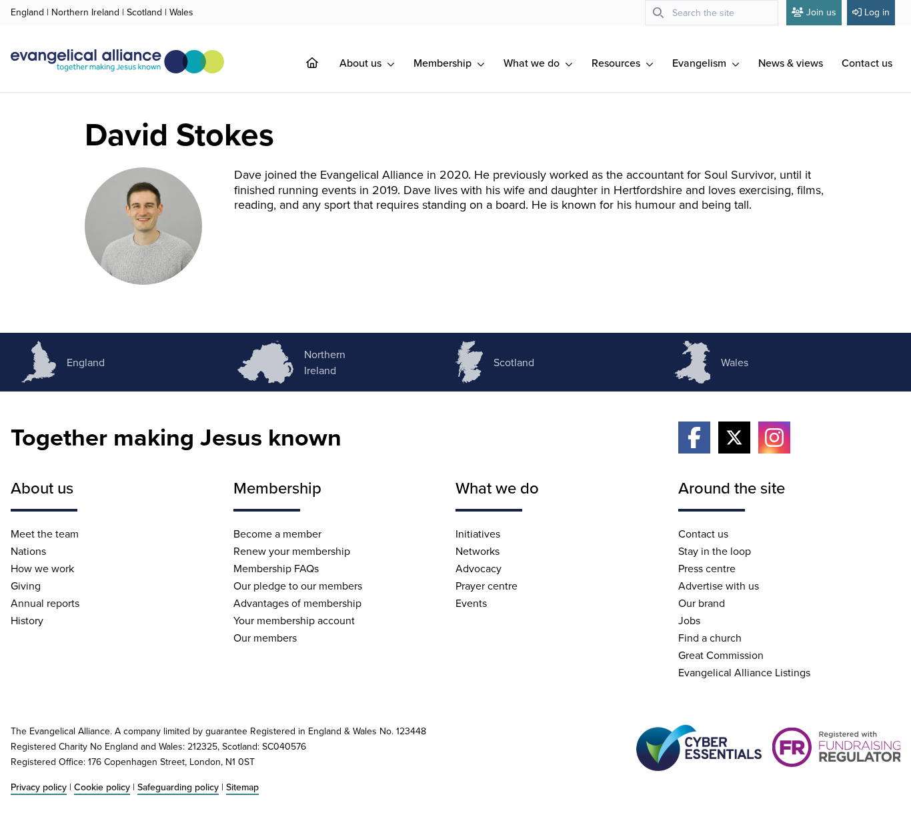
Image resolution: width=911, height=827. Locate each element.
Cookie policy (102, 787)
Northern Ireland (85, 12)
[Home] (322, 63)
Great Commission (721, 655)
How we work (42, 568)
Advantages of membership (297, 603)
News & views (790, 62)
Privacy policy (39, 787)
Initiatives (477, 533)
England (27, 12)
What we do (533, 62)
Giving (26, 585)
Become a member (277, 533)
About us (361, 62)
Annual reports (45, 603)
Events (471, 603)
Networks (477, 551)
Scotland (144, 12)
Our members (265, 637)
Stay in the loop (714, 551)
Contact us (867, 62)
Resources (617, 62)
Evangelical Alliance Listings (744, 672)
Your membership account (294, 620)
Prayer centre (486, 585)
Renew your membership (291, 551)
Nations (28, 551)
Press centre (707, 568)
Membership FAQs (276, 568)
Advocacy (478, 568)
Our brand (701, 603)
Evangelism (700, 62)
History (27, 620)
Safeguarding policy (178, 787)
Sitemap (242, 787)
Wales (181, 12)
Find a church (710, 637)
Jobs (689, 620)
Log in (877, 12)
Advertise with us (718, 585)
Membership (443, 62)
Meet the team (45, 533)
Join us (821, 12)
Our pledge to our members (297, 585)
